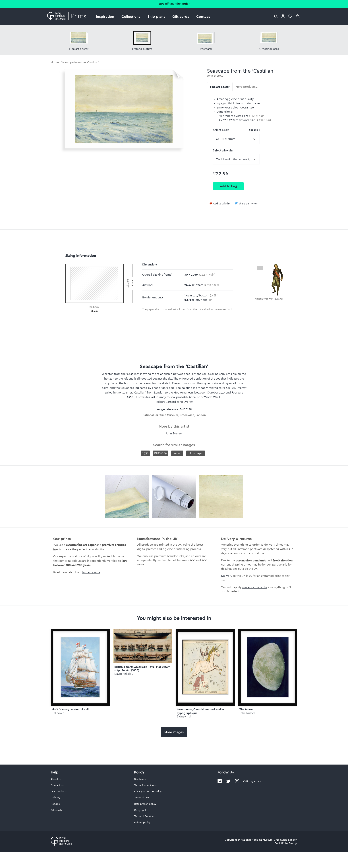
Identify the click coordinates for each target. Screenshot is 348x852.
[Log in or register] (283, 16)
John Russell (247, 713)
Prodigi (293, 843)
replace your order (254, 587)
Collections (130, 16)
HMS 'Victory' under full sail (70, 709)
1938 (145, 453)
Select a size (236, 129)
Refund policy (142, 822)
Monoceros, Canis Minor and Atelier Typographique (200, 711)
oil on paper (196, 453)
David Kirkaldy (123, 673)
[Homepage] (67, 16)
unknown (58, 713)
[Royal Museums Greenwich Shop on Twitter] (228, 782)
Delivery (226, 575)
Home (55, 62)
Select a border (223, 150)
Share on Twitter (248, 203)
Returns (55, 804)
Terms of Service (144, 816)
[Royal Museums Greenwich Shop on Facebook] (220, 782)
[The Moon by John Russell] (267, 667)
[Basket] (297, 16)
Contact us (57, 785)
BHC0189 (160, 453)
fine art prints (91, 572)
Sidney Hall (184, 716)
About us (56, 779)
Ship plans (156, 16)
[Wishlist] (290, 16)
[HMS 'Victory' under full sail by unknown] (80, 667)
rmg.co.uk (255, 781)
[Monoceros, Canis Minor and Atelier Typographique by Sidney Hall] (205, 667)
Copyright (140, 810)
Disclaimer (140, 779)
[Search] (276, 16)
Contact (203, 16)
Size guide (254, 129)
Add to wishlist (221, 203)
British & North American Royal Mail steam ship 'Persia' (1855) (142, 668)
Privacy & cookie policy (148, 791)
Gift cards (180, 16)
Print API (279, 843)
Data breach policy (145, 804)
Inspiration (105, 16)
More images (174, 732)
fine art (177, 453)
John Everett (215, 75)
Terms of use (141, 797)
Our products (59, 791)
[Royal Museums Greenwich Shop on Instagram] (237, 782)
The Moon (246, 709)
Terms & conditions (145, 785)
